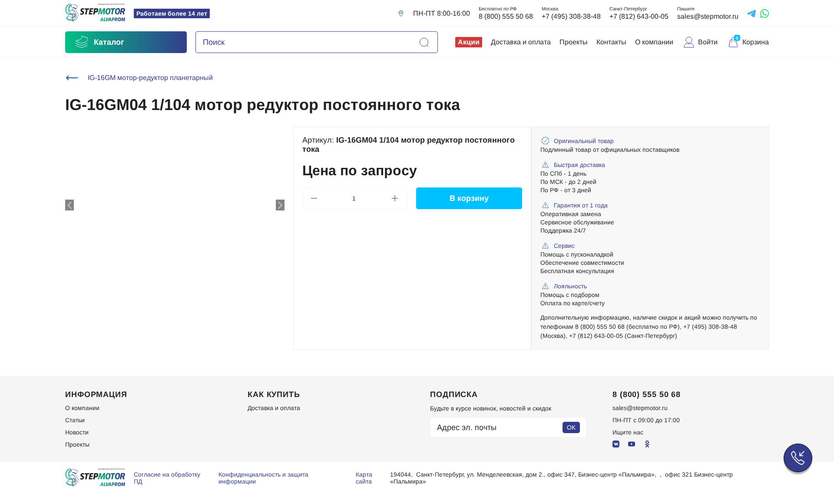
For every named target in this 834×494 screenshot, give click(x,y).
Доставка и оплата (521, 42)
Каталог (109, 42)
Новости (77, 432)
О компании (654, 42)
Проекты (573, 42)
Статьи (75, 420)
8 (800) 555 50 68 (506, 16)
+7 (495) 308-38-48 (571, 16)
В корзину (469, 198)
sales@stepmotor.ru (707, 16)
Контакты (611, 42)
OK (571, 427)
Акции (469, 42)
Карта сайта (364, 478)
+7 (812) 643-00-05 (639, 16)
